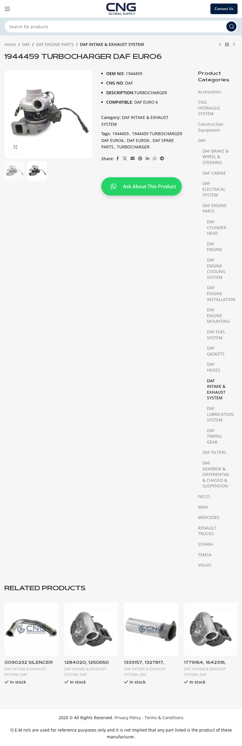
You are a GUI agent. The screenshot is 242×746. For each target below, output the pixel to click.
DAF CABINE (214, 173)
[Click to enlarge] (15, 147)
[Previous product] (219, 44)
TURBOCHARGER (133, 147)
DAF (26, 44)
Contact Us (224, 8)
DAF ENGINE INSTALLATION (218, 293)
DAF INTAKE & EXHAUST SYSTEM (112, 44)
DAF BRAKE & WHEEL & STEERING (215, 156)
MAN (203, 507)
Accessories (209, 92)
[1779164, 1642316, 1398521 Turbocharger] (211, 629)
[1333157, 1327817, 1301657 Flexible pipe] (151, 629)
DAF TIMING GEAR (214, 436)
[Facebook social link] (117, 159)
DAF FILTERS (214, 452)
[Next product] (234, 44)
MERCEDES (209, 517)
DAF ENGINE (214, 246)
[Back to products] (226, 44)
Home (10, 44)
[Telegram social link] (162, 159)
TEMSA (205, 555)
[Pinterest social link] (140, 159)
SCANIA (205, 544)
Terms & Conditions (164, 717)
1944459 (120, 133)
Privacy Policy (128, 717)
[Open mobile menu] (7, 9)
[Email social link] (132, 159)
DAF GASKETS (216, 351)
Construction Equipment (210, 127)
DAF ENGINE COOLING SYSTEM (216, 268)
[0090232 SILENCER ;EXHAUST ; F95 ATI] (31, 629)
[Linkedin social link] (147, 159)
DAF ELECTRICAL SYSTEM (213, 189)
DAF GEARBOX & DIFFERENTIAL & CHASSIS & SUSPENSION (216, 474)
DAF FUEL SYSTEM (216, 334)
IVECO (204, 496)
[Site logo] (121, 8)
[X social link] (125, 159)
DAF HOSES (213, 367)
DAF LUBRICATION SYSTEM (218, 414)
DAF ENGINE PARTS (55, 44)
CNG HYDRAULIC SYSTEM (209, 107)
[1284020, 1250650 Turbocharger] (91, 629)
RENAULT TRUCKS (207, 531)
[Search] (231, 26)
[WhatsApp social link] (154, 159)
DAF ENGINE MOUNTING (218, 315)
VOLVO (204, 565)
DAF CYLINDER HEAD (216, 227)
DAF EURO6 (138, 140)
